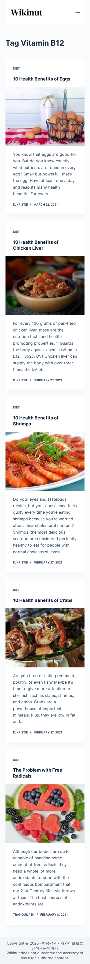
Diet (16, 68)
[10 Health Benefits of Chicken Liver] (45, 285)
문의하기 (50, 948)
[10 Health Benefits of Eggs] (45, 116)
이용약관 (49, 943)
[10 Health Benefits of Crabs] (45, 637)
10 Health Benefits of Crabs (42, 600)
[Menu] (78, 12)
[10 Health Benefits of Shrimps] (45, 461)
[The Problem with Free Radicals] (45, 813)
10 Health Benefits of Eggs (41, 78)
